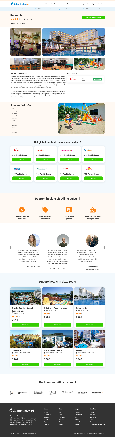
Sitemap (79, 433)
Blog (75, 433)
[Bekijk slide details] (16, 393)
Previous (12, 392)
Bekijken (21, 159)
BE (13, 433)
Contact (88, 433)
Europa (74, 4)
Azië (60, 4)
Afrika (46, 4)
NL (11, 433)
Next (102, 392)
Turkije (12, 23)
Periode (100, 4)
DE (15, 433)
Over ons (83, 433)
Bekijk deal (97, 79)
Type (93, 4)
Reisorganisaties (84, 4)
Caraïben (66, 4)
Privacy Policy (93, 433)
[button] (11, 247)
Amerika (53, 4)
